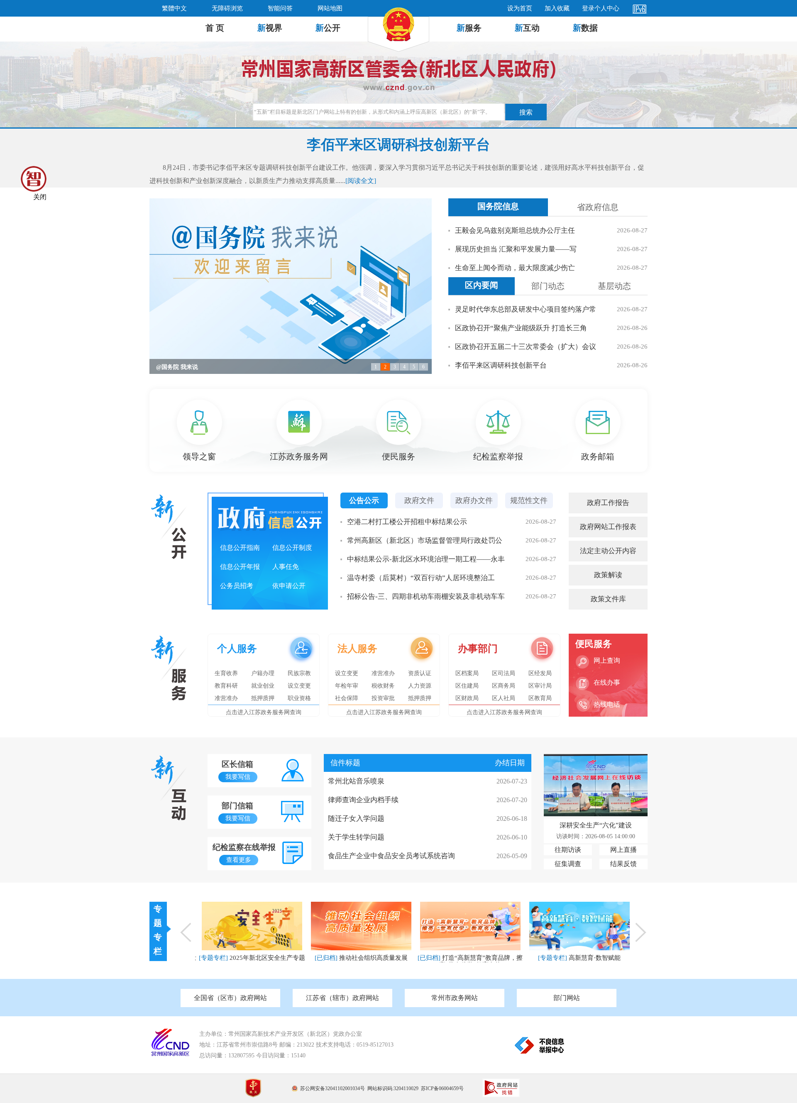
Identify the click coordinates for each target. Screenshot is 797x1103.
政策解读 (608, 575)
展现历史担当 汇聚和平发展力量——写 (516, 249)
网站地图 (330, 8)
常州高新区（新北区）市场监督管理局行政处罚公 (424, 540)
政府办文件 (474, 500)
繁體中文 (174, 8)
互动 (527, 27)
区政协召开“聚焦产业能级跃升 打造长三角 (521, 328)
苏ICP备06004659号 (442, 1088)
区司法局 (503, 673)
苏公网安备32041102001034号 (332, 1088)
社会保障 (346, 698)
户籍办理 (262, 673)
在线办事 (607, 682)
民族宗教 (299, 673)
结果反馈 (623, 863)
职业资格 (299, 698)
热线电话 (607, 704)
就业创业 (262, 686)
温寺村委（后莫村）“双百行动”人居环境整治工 (421, 578)
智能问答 (280, 8)
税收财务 (383, 686)
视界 (269, 27)
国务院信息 (498, 206)
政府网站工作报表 (608, 527)
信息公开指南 (240, 547)
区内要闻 (481, 285)
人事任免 (285, 566)
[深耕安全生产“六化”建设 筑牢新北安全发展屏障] (596, 813)
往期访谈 (568, 849)
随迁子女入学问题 (356, 818)
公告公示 (364, 500)
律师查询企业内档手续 (363, 800)
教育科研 (226, 686)
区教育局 (540, 698)
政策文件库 (608, 599)
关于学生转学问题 (356, 837)
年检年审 (346, 686)
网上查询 (607, 660)
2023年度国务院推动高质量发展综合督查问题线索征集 (226, 367)
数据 (585, 27)
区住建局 (467, 686)
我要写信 (237, 777)
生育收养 (226, 673)
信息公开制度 (292, 547)
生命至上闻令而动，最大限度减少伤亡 (515, 268)
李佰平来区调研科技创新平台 (501, 365)
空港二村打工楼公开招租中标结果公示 (407, 522)
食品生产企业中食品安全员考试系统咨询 (391, 856)
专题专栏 (158, 930)
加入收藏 (557, 8)
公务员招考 (236, 585)
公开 (327, 27)
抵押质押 (262, 698)
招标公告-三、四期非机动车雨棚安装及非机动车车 (426, 596)
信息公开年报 (240, 566)
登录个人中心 (600, 8)
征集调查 (568, 863)
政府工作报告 (608, 503)
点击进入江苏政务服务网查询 (263, 712)
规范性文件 (529, 500)
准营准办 (226, 698)
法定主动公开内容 (608, 551)
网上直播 (623, 849)
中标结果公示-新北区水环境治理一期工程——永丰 (426, 559)
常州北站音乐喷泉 (356, 781)
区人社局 (503, 698)
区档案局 (467, 673)
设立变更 (299, 686)
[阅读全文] (360, 180)
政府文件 (419, 500)
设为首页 (519, 8)
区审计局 (540, 686)
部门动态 (548, 285)
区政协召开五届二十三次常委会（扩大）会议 (525, 347)
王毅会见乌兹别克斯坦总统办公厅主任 (515, 230)
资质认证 (419, 673)
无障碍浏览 (227, 8)
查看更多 (238, 860)
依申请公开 (289, 585)
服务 (469, 27)
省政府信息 (598, 207)
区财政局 (467, 698)
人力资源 (419, 686)
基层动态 (614, 285)
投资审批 (383, 698)
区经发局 (540, 673)
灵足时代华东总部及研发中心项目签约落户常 (525, 309)
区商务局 (503, 686)
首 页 (214, 27)
